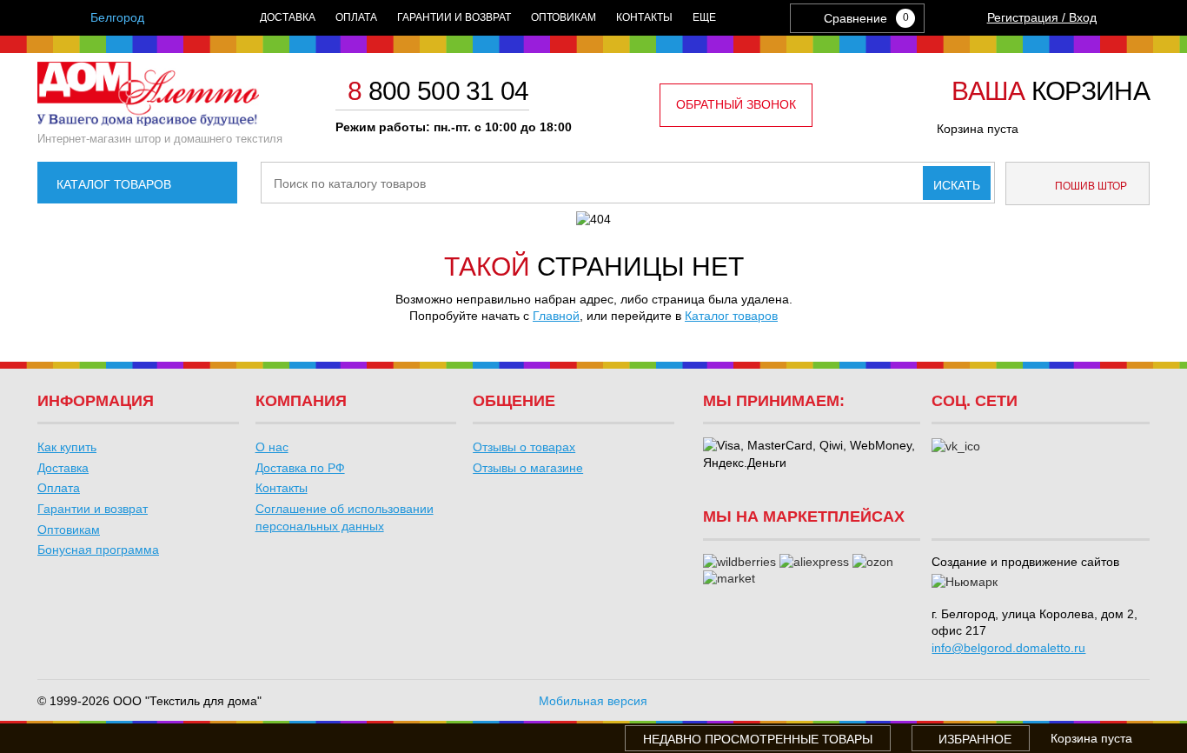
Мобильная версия (593, 701)
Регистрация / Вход (1042, 17)
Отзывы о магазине (528, 468)
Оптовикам (563, 17)
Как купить (66, 447)
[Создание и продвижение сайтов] (965, 582)
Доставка (287, 17)
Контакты (644, 17)
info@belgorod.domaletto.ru (1008, 648)
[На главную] (148, 122)
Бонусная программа (98, 549)
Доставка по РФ (300, 468)
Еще (704, 17)
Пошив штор (1089, 186)
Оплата (356, 17)
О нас (271, 447)
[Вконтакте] (956, 447)
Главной (556, 316)
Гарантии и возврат (454, 17)
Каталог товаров (113, 184)
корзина (1051, 92)
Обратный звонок (736, 104)
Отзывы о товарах (524, 447)
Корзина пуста (977, 129)
